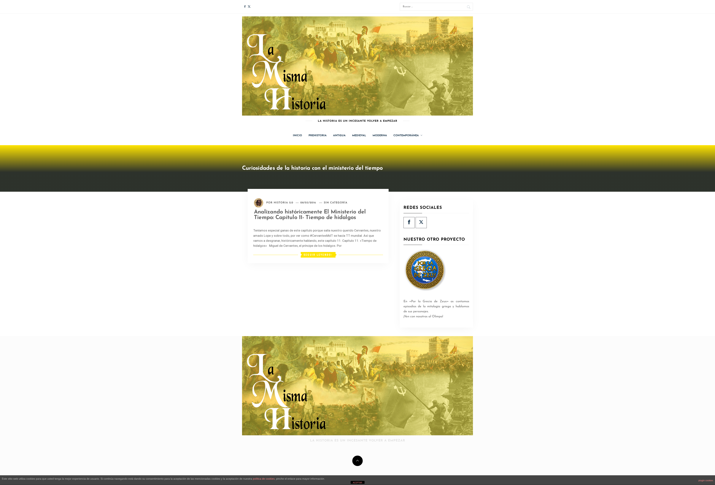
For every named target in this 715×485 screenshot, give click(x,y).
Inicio (297, 135)
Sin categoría (335, 202)
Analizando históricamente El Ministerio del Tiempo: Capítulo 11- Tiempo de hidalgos (310, 215)
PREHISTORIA (318, 135)
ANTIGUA (339, 135)
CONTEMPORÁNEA (406, 135)
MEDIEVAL (359, 135)
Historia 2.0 (283, 202)
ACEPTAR (357, 482)
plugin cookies (705, 480)
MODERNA (380, 135)
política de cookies (264, 478)
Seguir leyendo (317, 254)
